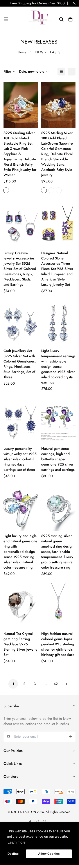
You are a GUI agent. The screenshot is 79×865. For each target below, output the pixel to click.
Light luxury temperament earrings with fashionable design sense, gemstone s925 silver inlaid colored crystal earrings (58, 366)
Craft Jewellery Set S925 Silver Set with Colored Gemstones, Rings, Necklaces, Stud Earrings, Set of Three (20, 364)
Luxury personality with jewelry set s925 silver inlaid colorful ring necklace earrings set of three (20, 459)
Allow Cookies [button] (49, 853)
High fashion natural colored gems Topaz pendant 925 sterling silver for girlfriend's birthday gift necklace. (58, 644)
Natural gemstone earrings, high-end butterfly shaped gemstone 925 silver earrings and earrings (58, 459)
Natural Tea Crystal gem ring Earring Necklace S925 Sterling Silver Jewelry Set (21, 644)
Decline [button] (13, 853)
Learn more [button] (16, 842)
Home (22, 52)
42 (56, 683)
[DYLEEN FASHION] (39, 19)
